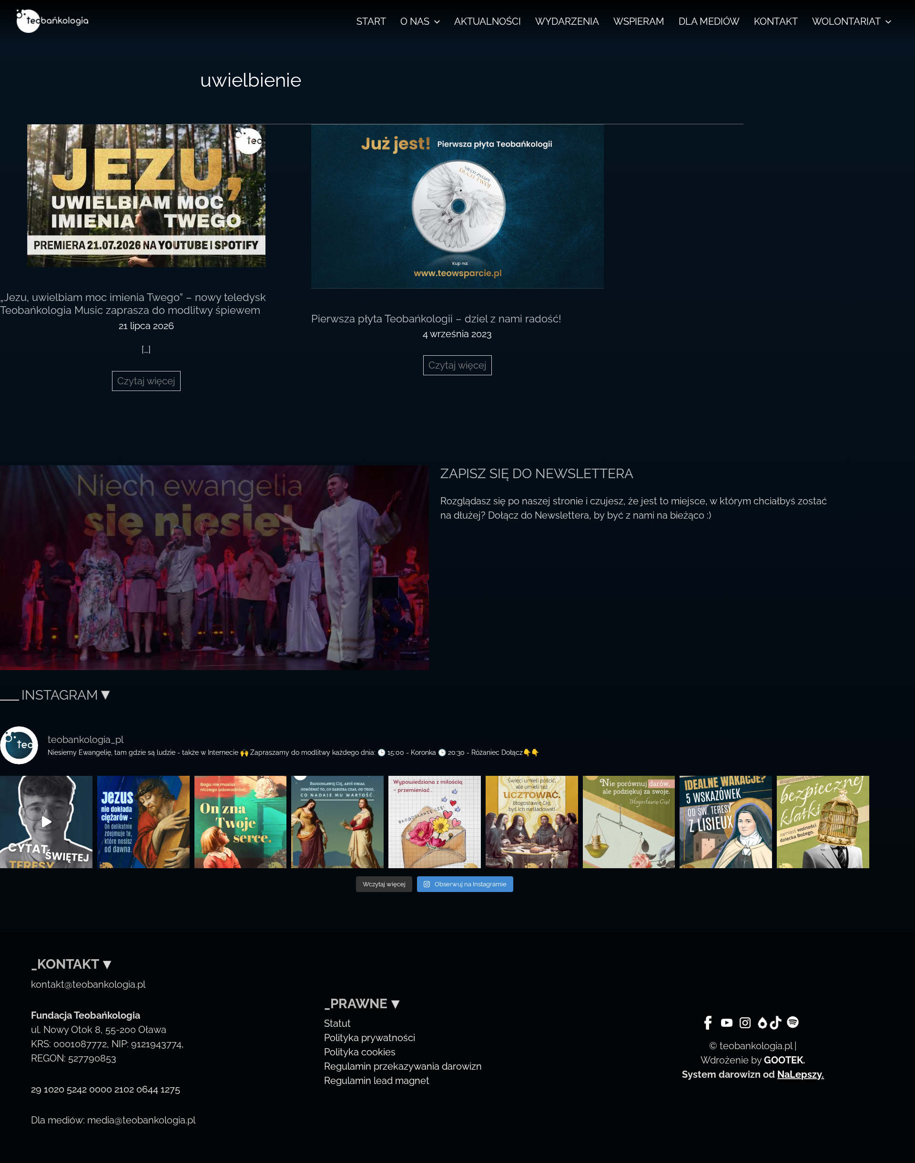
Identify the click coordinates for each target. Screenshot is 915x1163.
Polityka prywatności (369, 1037)
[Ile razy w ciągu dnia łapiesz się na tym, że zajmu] (337, 822)
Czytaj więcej (149, 383)
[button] (434, 21)
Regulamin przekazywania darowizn (403, 1066)
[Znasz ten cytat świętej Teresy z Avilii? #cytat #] (46, 822)
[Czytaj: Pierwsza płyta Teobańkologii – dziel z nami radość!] (457, 205)
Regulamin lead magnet (376, 1080)
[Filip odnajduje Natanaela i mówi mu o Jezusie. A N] (240, 822)
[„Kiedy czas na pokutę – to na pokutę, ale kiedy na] (532, 822)
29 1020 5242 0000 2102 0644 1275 (105, 1089)
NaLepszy (799, 1074)
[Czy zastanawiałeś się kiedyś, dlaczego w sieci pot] (434, 822)
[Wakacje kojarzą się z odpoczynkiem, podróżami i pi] (726, 822)
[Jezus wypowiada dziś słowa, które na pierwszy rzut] (143, 822)
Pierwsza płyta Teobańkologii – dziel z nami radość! (436, 318)
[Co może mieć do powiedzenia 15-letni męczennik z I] (823, 822)
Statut (337, 1023)
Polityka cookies (360, 1052)
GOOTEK (783, 1060)
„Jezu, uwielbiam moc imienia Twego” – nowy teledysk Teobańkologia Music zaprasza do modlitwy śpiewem (133, 303)
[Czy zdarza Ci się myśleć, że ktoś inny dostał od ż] (629, 822)
